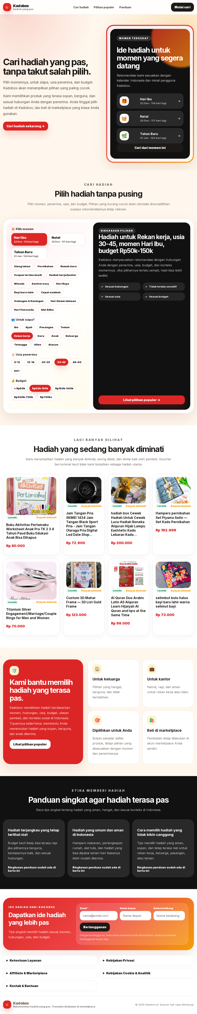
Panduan (125, 7)
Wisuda (19, 283)
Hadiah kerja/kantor (62, 274)
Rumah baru (68, 266)
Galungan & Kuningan (28, 301)
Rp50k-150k (40, 388)
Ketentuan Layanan (25, 960)
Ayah (28, 327)
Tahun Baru (26, 254)
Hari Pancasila (24, 309)
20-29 (46, 362)
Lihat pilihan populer (30, 744)
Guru (40, 335)
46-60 (77, 362)
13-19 (30, 362)
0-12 (17, 362)
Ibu (16, 327)
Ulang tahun (22, 266)
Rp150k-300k (64, 388)
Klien (37, 344)
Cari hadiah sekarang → (26, 126)
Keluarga (72, 335)
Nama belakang (163, 908)
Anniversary (40, 283)
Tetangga (20, 344)
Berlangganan (94, 927)
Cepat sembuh (51, 292)
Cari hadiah (81, 7)
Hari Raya (62, 283)
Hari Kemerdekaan (63, 301)
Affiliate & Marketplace (29, 973)
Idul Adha (47, 309)
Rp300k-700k (23, 397)
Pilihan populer (104, 7)
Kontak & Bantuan (24, 986)
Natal (64, 239)
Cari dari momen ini (150, 148)
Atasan (53, 344)
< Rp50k (19, 388)
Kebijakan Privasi (120, 960)
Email (84, 908)
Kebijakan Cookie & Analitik (128, 973)
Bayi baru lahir (24, 292)
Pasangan (46, 327)
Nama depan (128, 908)
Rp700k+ (46, 397)
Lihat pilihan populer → (141, 400)
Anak (54, 335)
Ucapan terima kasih (28, 274)
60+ (17, 370)
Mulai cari (182, 7)
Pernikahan (45, 266)
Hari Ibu (26, 239)
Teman (65, 327)
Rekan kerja (22, 335)
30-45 (61, 362)
